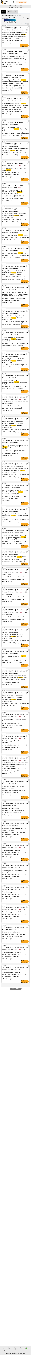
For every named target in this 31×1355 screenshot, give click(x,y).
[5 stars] (21, 15)
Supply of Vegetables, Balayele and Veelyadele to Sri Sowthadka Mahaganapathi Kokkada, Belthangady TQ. (15, 537)
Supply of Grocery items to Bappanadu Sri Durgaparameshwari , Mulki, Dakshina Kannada (14, 215)
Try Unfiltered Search (10, 20)
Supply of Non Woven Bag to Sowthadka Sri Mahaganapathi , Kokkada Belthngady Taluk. (14, 317)
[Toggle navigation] (29, 2)
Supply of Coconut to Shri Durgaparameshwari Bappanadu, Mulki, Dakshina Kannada (15, 446)
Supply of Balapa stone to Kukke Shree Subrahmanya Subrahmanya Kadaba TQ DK (13, 339)
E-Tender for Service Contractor (11, 932)
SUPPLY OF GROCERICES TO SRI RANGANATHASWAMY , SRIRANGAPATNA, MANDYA (12, 191)
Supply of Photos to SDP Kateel (14, 556)
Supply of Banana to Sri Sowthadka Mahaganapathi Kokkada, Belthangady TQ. (12, 699)
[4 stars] (19, 15)
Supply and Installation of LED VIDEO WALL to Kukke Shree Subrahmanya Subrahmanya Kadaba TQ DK (15, 491)
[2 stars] (15, 15)
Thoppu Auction (6, 574)
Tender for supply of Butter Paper (11, 952)
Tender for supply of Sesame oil (11, 972)
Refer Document (11, 62)
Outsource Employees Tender (10, 808)
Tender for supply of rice (9, 892)
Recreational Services (20, 28)
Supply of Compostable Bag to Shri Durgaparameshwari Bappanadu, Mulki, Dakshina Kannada (14, 128)
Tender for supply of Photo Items (11, 850)
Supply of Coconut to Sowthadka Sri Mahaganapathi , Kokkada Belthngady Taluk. (12, 636)
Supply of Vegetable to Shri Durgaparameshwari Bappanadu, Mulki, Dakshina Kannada (14, 382)
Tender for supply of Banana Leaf (11, 912)
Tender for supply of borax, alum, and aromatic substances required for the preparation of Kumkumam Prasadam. (15, 764)
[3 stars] (17, 15)
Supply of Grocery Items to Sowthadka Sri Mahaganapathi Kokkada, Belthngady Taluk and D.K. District (14, 272)
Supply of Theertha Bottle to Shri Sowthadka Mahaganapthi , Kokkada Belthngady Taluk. (15, 515)
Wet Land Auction (7, 594)
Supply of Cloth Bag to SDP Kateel (14, 235)
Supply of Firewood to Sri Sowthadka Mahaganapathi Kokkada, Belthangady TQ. (12, 425)
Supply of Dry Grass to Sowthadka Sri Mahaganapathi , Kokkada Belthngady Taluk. (13, 360)
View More (15, 988)
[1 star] (14, 15)
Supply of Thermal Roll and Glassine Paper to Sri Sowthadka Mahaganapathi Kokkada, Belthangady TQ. (15, 470)
